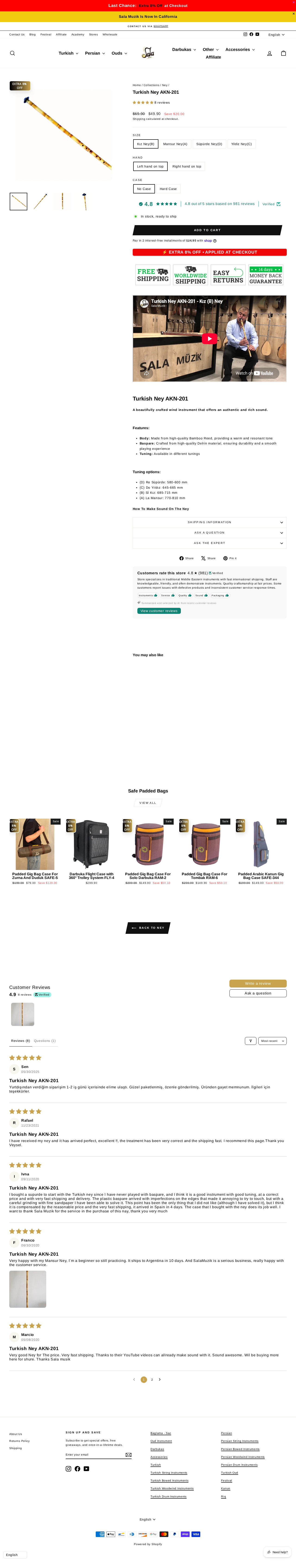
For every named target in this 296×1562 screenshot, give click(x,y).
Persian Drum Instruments (239, 1464)
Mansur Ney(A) (175, 144)
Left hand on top (150, 166)
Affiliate (61, 34)
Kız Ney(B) (145, 144)
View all (147, 802)
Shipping (139, 119)
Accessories (238, 49)
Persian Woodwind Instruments (243, 1457)
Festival (46, 34)
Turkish (67, 53)
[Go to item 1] (22, 1014)
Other (209, 49)
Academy (77, 34)
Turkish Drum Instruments (169, 1496)
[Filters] (250, 1041)
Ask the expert (209, 543)
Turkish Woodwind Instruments (172, 1488)
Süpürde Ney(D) (209, 144)
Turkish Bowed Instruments (170, 1480)
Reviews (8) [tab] (20, 1041)
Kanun (225, 1488)
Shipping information (210, 522)
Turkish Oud (229, 1472)
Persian (93, 53)
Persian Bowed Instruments (240, 1449)
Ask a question (209, 532)
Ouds (117, 53)
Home (137, 85)
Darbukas (182, 49)
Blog (32, 34)
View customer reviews (159, 611)
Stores (93, 34)
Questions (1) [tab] (45, 1041)
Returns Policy (19, 1441)
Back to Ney (151, 927)
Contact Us (17, 34)
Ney (165, 85)
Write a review (258, 983)
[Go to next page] (161, 1379)
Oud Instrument (161, 1441)
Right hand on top (187, 166)
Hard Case (168, 189)
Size (137, 135)
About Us (15, 1434)
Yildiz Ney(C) (241, 144)
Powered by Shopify (148, 1544)
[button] (143, 102)
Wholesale (110, 34)
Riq (223, 1496)
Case (138, 180)
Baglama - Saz (161, 1433)
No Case (144, 189)
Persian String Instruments (239, 1441)
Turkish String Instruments (169, 1472)
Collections (152, 85)
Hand (138, 157)
